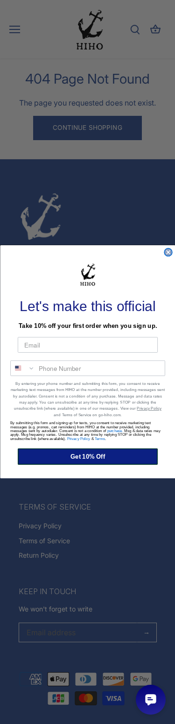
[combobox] (23, 368)
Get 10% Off (87, 457)
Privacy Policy (149, 409)
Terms (100, 439)
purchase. (115, 431)
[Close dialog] (168, 252)
